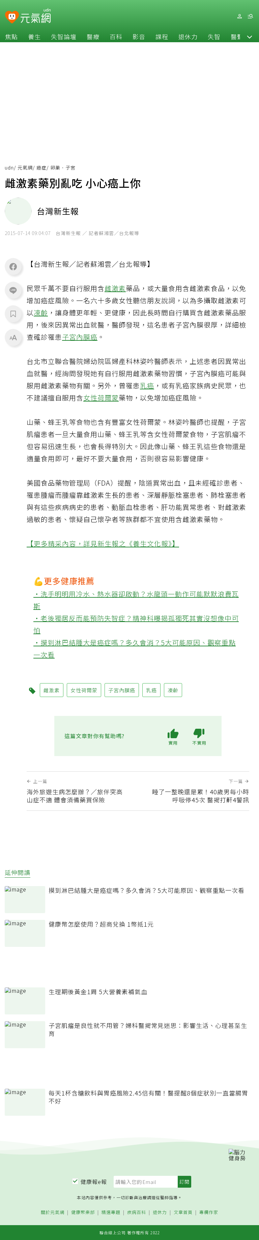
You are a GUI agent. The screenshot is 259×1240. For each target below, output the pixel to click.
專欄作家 (208, 1212)
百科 (116, 36)
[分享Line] (13, 290)
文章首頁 (183, 1212)
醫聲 (237, 36)
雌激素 (115, 288)
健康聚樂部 (83, 1212)
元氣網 (25, 167)
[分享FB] (13, 266)
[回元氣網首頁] (36, 16)
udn (9, 167)
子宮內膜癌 (79, 337)
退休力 (188, 36)
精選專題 (111, 1212)
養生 (34, 36)
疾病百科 (136, 1212)
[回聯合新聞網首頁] (12, 17)
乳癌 (147, 385)
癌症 (41, 167)
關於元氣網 (52, 1212)
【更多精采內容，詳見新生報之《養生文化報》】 (103, 543)
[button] (249, 36)
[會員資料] (239, 16)
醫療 (93, 36)
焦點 (11, 36)
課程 (161, 36)
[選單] (250, 16)
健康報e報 (94, 1181)
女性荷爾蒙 (101, 398)
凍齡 (41, 312)
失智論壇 (64, 36)
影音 (139, 36)
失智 (214, 36)
